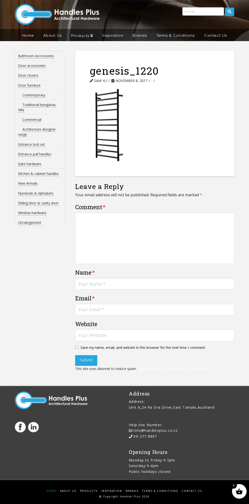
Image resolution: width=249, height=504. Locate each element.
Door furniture (29, 85)
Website (86, 324)
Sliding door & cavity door (38, 203)
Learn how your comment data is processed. (173, 368)
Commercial (31, 119)
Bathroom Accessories (36, 56)
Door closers (28, 75)
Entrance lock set (31, 144)
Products (89, 491)
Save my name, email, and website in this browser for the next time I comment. (143, 347)
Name (85, 272)
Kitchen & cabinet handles (38, 173)
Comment (90, 207)
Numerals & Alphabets (35, 193)
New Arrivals (28, 183)
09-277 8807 (145, 436)
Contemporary (33, 95)
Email (85, 298)
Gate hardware (29, 164)
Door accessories (32, 65)
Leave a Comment (177, 80)
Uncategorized (29, 222)
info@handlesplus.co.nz (155, 430)
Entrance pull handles (34, 154)
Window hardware (32, 212)
